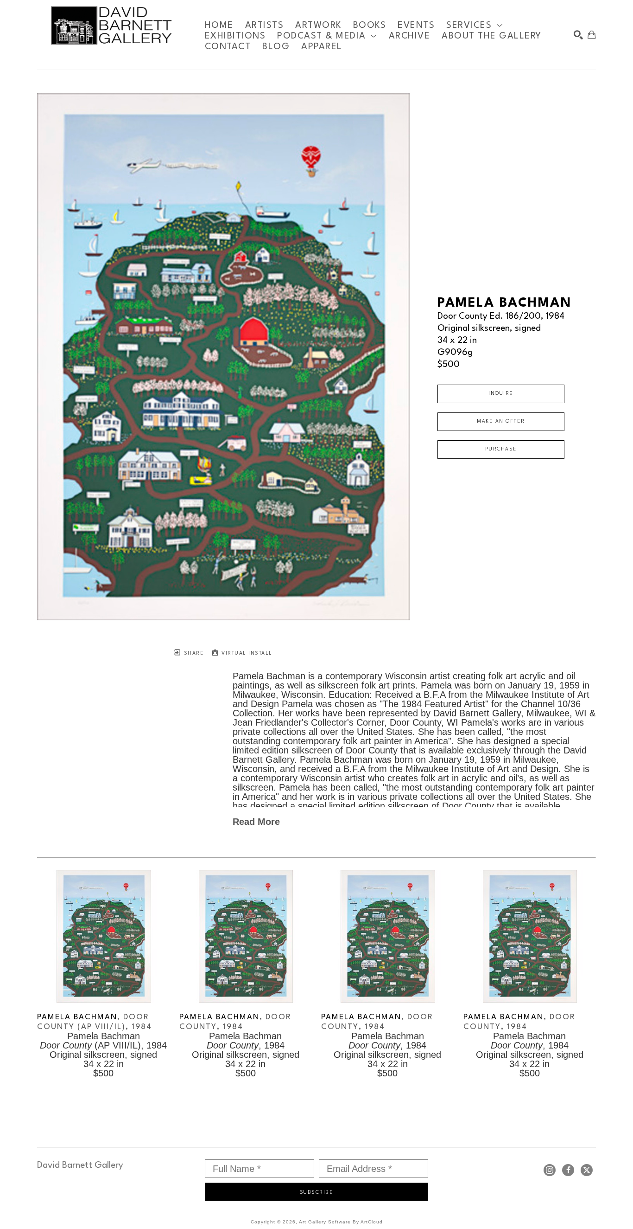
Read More (256, 822)
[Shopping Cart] (592, 34)
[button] (474, 25)
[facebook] (568, 1170)
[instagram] (550, 1170)
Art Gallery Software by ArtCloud (341, 1221)
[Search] (578, 34)
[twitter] (587, 1170)
